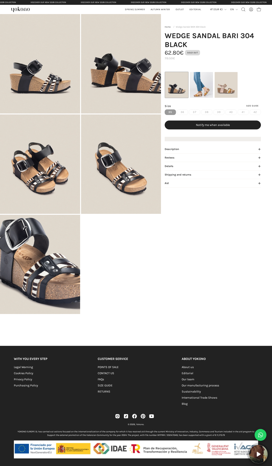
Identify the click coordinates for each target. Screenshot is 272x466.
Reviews (169, 157)
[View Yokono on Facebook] (134, 416)
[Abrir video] (258, 454)
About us (188, 367)
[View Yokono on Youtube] (151, 416)
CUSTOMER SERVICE (113, 359)
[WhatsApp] (260, 435)
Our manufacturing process (200, 385)
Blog (185, 403)
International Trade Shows (199, 397)
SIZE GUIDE (105, 385)
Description (172, 149)
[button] (160, 9)
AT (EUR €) (216, 9)
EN (232, 9)
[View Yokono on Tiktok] (126, 416)
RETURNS (104, 391)
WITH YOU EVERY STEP (30, 359)
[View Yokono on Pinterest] (143, 416)
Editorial (187, 373)
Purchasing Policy (26, 385)
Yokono (140, 424)
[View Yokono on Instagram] (117, 416)
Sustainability (191, 391)
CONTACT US (106, 373)
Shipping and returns (178, 174)
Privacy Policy (23, 379)
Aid (167, 183)
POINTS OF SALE (108, 367)
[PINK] (226, 85)
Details (169, 166)
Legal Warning (23, 367)
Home (168, 27)
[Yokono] (22, 10)
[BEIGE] (201, 85)
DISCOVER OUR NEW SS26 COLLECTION (48, 2)
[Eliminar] (266, 442)
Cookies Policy (23, 373)
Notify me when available (213, 125)
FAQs (101, 379)
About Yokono (194, 359)
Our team (188, 379)
